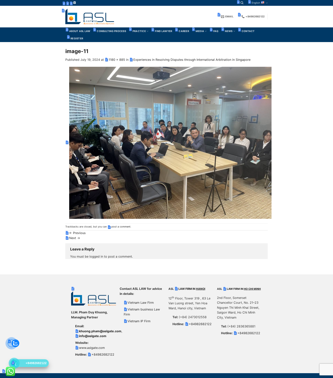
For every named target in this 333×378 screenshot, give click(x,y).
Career (184, 31)
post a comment (120, 226)
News (228, 31)
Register (77, 38)
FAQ (216, 31)
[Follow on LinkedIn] (74, 3)
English (256, 2)
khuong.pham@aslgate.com (100, 331)
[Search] (241, 3)
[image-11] (170, 142)
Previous (77, 233)
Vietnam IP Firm (139, 321)
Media (200, 31)
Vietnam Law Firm (141, 302)
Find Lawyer (163, 31)
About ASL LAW (79, 31)
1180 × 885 (117, 60)
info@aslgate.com (92, 336)
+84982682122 (103, 354)
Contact (248, 31)
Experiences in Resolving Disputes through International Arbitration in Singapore (192, 60)
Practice (139, 31)
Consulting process (111, 31)
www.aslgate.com (92, 348)
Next (74, 238)
